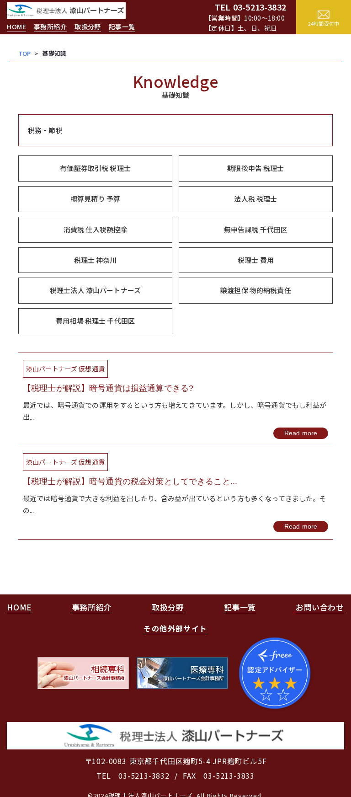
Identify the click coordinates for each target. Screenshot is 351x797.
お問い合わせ (320, 607)
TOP (24, 53)
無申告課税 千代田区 (256, 229)
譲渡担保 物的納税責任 (255, 290)
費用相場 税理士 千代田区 (95, 321)
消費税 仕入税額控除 (96, 229)
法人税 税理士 (255, 198)
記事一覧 (122, 26)
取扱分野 (87, 26)
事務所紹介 (50, 26)
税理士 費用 (256, 260)
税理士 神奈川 (95, 260)
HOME (16, 26)
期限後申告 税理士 (255, 168)
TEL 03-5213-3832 (133, 775)
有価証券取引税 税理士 (95, 168)
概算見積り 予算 (95, 198)
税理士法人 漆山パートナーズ (95, 290)
